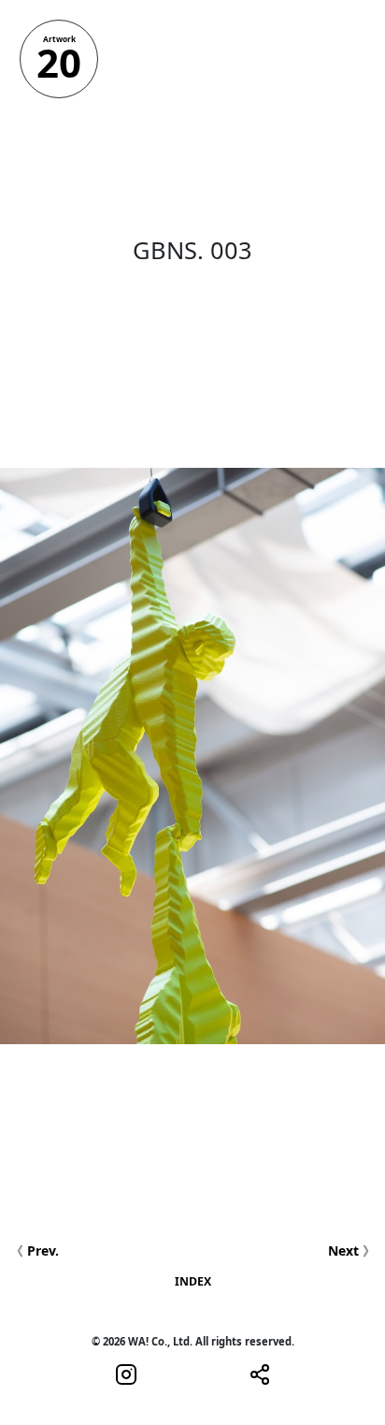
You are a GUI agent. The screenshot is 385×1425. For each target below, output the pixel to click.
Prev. (43, 1250)
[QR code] (260, 1373)
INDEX (193, 1281)
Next (343, 1250)
